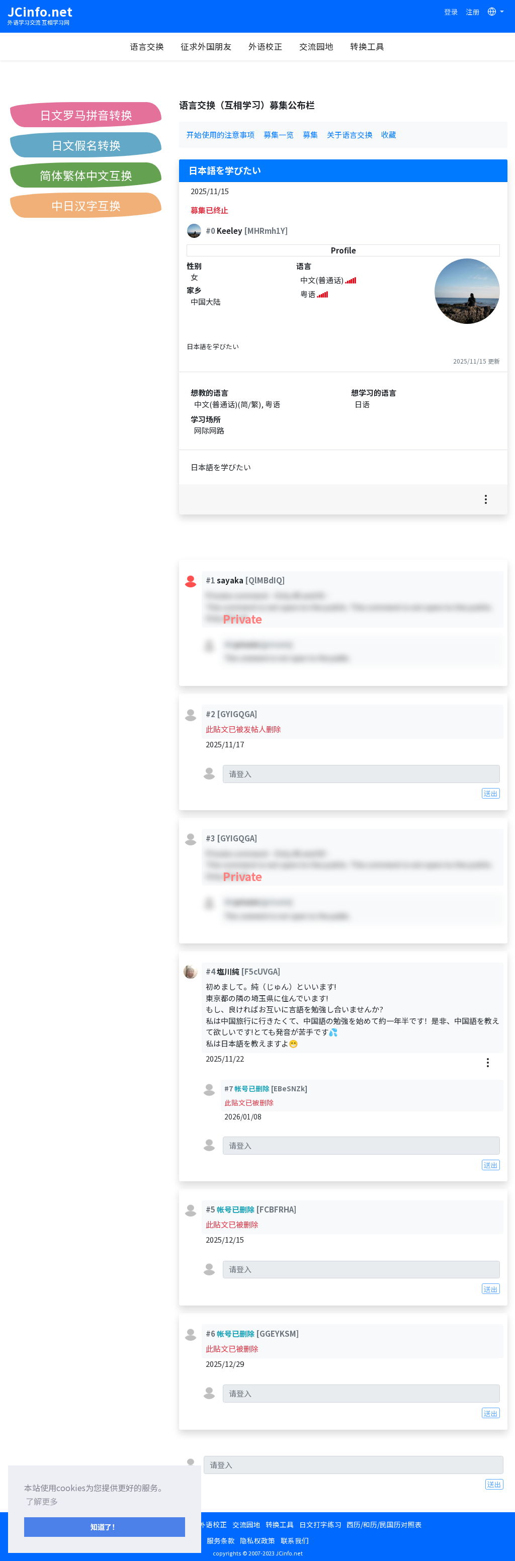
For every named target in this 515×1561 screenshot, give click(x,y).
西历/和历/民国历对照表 (384, 1524)
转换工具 (367, 46)
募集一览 (279, 134)
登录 (451, 12)
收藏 (388, 134)
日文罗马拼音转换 (86, 115)
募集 (310, 134)
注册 (473, 12)
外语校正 (265, 46)
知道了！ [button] (105, 1526)
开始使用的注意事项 (220, 134)
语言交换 (147, 46)
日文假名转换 (86, 145)
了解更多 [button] (42, 1501)
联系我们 (295, 1540)
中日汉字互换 (86, 205)
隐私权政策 (257, 1540)
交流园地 (316, 46)
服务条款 (221, 1540)
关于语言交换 (349, 134)
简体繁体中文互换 (86, 175)
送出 (491, 793)
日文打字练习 (320, 1524)
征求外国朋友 (206, 46)
